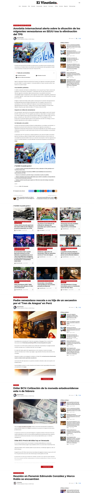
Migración (22, 25)
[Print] (80, 38)
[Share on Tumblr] (43, 191)
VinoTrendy (53, 221)
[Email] (56, 191)
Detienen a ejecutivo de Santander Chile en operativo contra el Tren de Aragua (47, 253)
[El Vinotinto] (47, 2)
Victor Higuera (18, 230)
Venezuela (28, 25)
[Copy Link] (78, 38)
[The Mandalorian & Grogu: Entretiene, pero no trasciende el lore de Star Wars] (70, 273)
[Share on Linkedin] (40, 191)
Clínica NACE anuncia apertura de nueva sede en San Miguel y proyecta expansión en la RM (23, 226)
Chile (68, 48)
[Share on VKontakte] (48, 191)
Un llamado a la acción (41, 75)
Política (39, 249)
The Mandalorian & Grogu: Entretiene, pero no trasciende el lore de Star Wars (70, 286)
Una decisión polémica (21, 75)
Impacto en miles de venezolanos (23, 77)
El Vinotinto (19, 482)
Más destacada (69, 61)
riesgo (16, 141)
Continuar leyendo (47, 379)
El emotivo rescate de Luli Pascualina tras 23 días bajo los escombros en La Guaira (73, 59)
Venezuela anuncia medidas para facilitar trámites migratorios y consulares (69, 225)
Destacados (16, 25)
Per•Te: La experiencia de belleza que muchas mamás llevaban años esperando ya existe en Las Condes (74, 46)
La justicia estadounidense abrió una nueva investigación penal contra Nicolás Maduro (70, 253)
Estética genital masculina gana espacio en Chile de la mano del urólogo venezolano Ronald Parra (73, 403)
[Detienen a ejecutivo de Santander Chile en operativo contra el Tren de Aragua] (47, 240)
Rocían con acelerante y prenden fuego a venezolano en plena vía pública (32, 174)
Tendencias (17, 249)
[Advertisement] (47, 15)
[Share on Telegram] (51, 191)
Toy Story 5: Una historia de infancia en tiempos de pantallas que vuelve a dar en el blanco (47, 226)
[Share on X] (76, 38)
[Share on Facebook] (75, 38)
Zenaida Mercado (65, 228)
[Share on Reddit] (46, 191)
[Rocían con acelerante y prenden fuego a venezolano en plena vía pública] (63, 323)
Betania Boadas (20, 37)
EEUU (20, 186)
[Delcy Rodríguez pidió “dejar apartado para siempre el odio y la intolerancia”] (23, 273)
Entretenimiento (47, 221)
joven (25, 367)
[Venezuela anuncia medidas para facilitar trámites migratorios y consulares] (70, 214)
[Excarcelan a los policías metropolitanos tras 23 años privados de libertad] (47, 273)
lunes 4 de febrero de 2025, (25, 426)
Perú (32, 342)
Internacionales (23, 297)
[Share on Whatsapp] (38, 191)
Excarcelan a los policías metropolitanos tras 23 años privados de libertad (46, 284)
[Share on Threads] (53, 191)
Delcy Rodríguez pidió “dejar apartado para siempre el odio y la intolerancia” (23, 286)
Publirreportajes (27, 221)
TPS (23, 186)
